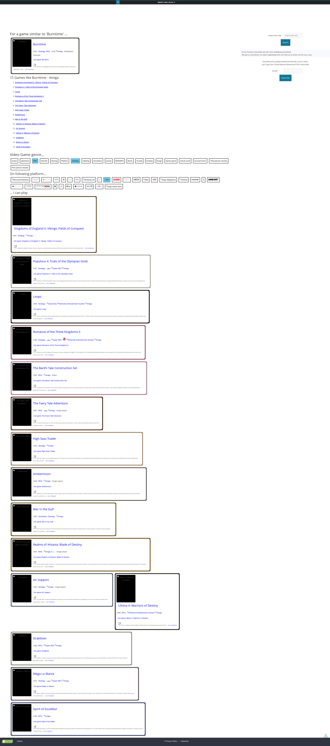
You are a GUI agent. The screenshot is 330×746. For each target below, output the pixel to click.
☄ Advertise (184, 741)
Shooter (44, 161)
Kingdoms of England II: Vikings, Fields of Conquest (36, 82)
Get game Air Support (41, 592)
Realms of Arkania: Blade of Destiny (31, 124)
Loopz (17, 92)
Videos (20, 741)
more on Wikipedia (29, 69)
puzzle (108, 161)
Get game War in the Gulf (43, 522)
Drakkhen (20, 138)
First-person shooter (20, 168)
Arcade (139, 161)
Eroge (159, 161)
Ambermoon (20, 115)
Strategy (41, 51)
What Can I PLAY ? (166, 2)
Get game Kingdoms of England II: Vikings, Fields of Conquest (37, 241)
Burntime (39, 44)
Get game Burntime (41, 60)
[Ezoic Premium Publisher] (7, 742)
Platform (64, 161)
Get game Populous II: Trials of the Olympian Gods (53, 274)
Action (14, 161)
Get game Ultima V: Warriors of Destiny (132, 618)
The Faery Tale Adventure (25, 105)
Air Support (20, 128)
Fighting (86, 161)
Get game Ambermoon (42, 486)
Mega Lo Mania (22, 142)
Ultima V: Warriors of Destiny (28, 133)
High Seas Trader (22, 110)
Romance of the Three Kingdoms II (29, 96)
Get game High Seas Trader (44, 451)
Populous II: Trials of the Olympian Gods (31, 87)
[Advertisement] (165, 18)
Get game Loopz (39, 309)
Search (285, 42)
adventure (25, 161)
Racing (54, 161)
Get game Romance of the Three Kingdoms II (51, 345)
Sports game (171, 161)
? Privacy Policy (170, 741)
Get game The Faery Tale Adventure (47, 416)
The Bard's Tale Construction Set (28, 101)
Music (130, 161)
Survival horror (200, 161)
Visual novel (185, 161)
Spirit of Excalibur (23, 147)
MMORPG (119, 161)
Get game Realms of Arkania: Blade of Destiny (51, 557)
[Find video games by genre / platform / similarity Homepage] (118, 2)
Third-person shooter (218, 161)
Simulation (97, 161)
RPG (48, 51)
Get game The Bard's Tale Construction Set (50, 381)
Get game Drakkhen (41, 651)
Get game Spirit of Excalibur (44, 721)
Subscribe (285, 78)
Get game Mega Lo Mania (43, 686)
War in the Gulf (21, 119)
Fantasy (149, 161)
